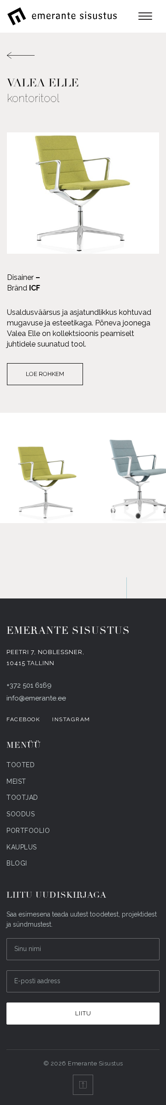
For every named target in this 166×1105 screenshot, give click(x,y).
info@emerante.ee (36, 698)
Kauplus (21, 847)
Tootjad (22, 797)
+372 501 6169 (29, 685)
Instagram (71, 719)
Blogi (16, 863)
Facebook (23, 719)
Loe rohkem (45, 373)
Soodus (20, 814)
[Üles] (83, 1085)
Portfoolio (28, 830)
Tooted (20, 765)
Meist (16, 781)
